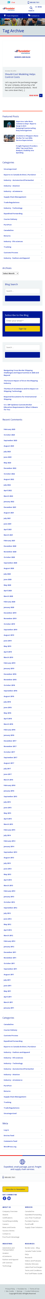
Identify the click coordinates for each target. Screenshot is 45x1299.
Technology (6, 1266)
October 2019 (9, 624)
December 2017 (10, 741)
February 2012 (9, 941)
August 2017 (9, 763)
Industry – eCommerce (13, 191)
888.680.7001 (34, 2)
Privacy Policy (10, 1288)
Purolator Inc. (22, 1288)
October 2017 (9, 752)
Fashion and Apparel (10, 1259)
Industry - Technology (13, 208)
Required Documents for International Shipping (20, 398)
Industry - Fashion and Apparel (17, 258)
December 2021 (10, 507)
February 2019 (9, 663)
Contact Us (35, 16)
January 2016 (9, 791)
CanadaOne (9, 230)
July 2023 (7, 451)
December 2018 (10, 674)
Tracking (7, 247)
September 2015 (10, 796)
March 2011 (8, 1002)
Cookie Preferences (32, 1291)
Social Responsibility (10, 1221)
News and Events (9, 1227)
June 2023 (7, 457)
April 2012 (8, 930)
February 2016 (9, 785)
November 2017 (10, 746)
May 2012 (7, 924)
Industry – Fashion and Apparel (17, 1052)
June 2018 (7, 707)
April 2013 (8, 880)
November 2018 (10, 679)
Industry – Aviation (12, 186)
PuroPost (8, 225)
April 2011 (8, 997)
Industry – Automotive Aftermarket (19, 180)
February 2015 (9, 830)
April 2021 (8, 529)
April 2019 (8, 652)
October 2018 (9, 685)
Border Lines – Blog (32, 1248)
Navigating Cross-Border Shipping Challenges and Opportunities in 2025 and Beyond (21, 372)
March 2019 (8, 657)
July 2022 (7, 485)
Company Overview (9, 1211)
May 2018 (7, 713)
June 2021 (7, 524)
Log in (6, 1130)
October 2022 (9, 474)
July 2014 (7, 835)
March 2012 (8, 935)
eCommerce (7, 1256)
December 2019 (10, 613)
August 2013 (9, 857)
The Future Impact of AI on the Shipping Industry (21, 382)
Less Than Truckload (33, 1218)
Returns (7, 236)
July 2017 (7, 768)
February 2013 (9, 891)
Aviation (5, 1253)
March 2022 (8, 496)
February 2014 (9, 841)
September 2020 (10, 563)
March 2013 (8, 885)
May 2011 (7, 991)
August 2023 (9, 446)
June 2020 (7, 579)
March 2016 (8, 780)
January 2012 (9, 946)
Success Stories (8, 1230)
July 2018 (7, 702)
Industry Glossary (31, 1264)
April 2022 (8, 490)
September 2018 (10, 691)
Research (28, 1257)
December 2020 (10, 546)
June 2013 (7, 869)
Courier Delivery (10, 219)
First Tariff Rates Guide (33, 1273)
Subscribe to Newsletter (15, 1189)
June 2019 (7, 641)
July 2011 (7, 980)
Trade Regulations (11, 202)
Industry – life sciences (13, 1058)
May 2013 (7, 874)
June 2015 (7, 807)
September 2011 (10, 969)
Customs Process (11, 252)
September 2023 (10, 440)
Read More (34, 95)
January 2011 (9, 1008)
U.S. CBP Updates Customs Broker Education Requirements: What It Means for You (21, 407)
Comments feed (10, 1141)
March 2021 (8, 535)
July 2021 (7, 518)
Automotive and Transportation (8, 1249)
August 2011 (9, 974)
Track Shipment (12, 16)
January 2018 (9, 735)
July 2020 (7, 574)
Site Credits (10, 1291)
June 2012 (7, 919)
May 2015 (7, 813)
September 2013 (10, 852)
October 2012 (9, 902)
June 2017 (7, 774)
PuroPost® (29, 1224)
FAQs (27, 1254)
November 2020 (10, 552)
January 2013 (9, 896)
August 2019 (9, 635)
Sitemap (19, 1291)
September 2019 (10, 629)
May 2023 (7, 463)
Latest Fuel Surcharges (33, 1267)
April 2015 (8, 819)
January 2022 (9, 501)
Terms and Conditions (33, 1270)
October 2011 (9, 963)
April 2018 (8, 718)
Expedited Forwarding (13, 213)
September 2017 (10, 757)
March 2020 (8, 596)
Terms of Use (34, 1288)
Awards (5, 1214)
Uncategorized (10, 169)
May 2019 (7, 646)
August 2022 (9, 479)
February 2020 (9, 602)
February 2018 (9, 730)
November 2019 (10, 618)
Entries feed (9, 1135)
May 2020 (7, 585)
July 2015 (7, 802)
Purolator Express (32, 1221)
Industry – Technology (13, 1063)
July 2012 (7, 913)
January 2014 (9, 846)
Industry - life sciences (13, 241)
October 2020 (9, 557)
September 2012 (10, 908)
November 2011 (10, 958)
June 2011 (7, 985)
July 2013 (7, 863)
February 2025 (9, 429)
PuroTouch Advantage (10, 1237)
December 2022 (10, 468)
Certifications (7, 1218)
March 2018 (8, 724)
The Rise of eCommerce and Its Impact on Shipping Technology (21, 390)
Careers (5, 1224)
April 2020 (8, 590)
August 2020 (9, 568)
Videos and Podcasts (33, 1261)
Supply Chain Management (15, 197)
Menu (40, 7)
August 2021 (9, 513)
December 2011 (10, 952)
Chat (13, 2)
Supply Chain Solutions (33, 1227)
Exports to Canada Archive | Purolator (20, 175)
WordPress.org (10, 1146)
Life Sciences (7, 1262)
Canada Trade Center (33, 1251)
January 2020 (9, 607)
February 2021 (9, 540)
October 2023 (9, 435)
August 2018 (9, 696)
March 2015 (8, 824)
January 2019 (9, 668)
